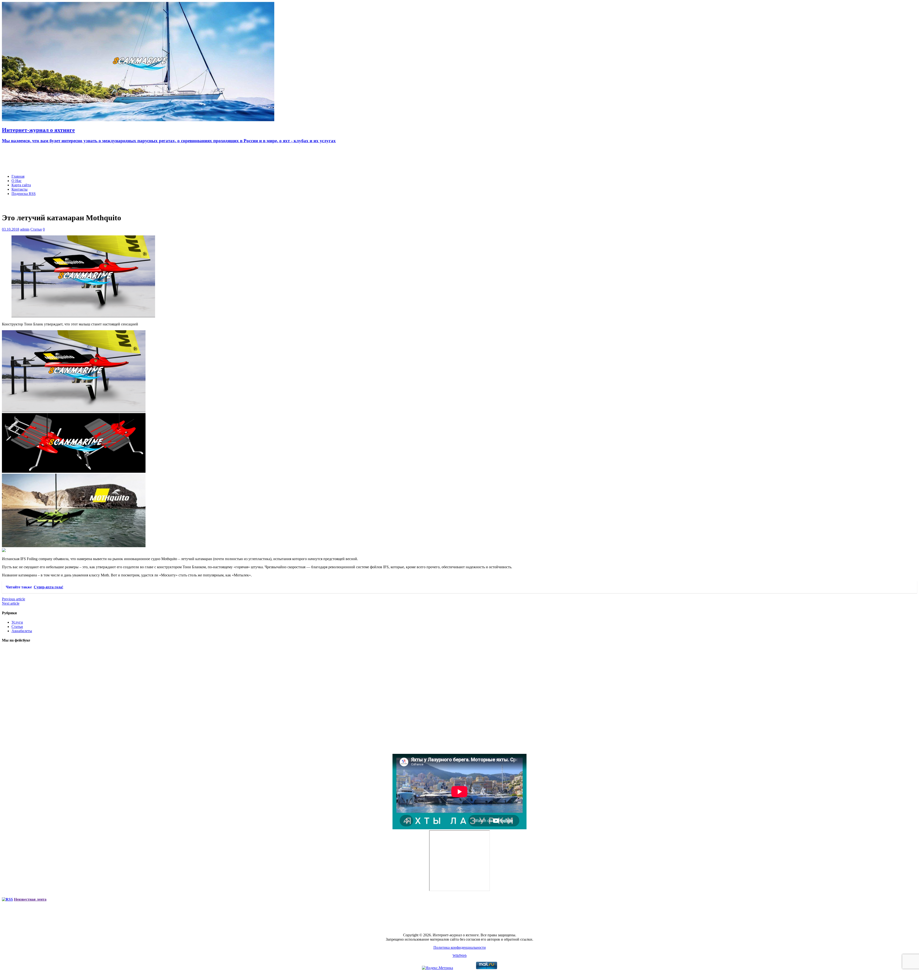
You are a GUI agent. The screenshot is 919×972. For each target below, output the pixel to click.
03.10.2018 (10, 229)
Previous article (13, 599)
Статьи (36, 229)
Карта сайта (21, 185)
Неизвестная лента (30, 899)
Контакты (19, 189)
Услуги (17, 622)
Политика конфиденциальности (459, 947)
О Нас (16, 181)
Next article (10, 603)
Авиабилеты (21, 631)
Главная (17, 176)
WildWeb (460, 956)
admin (24, 229)
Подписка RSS (23, 194)
